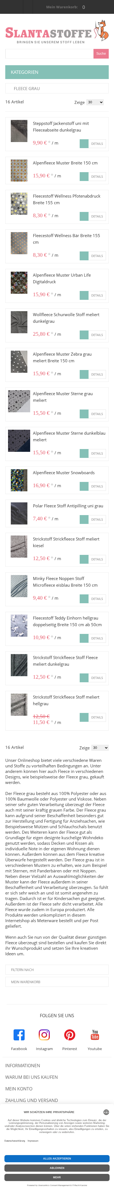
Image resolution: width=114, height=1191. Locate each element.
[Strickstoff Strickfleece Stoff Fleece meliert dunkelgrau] (19, 665)
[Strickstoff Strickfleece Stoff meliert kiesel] (19, 547)
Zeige (79, 102)
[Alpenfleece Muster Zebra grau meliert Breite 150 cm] (19, 362)
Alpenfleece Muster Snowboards (64, 472)
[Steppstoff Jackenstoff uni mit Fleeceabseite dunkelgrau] (19, 131)
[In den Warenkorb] (84, 143)
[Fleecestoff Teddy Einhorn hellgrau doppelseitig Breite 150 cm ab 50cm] (19, 626)
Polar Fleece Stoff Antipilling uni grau (68, 505)
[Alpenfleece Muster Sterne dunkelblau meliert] (19, 441)
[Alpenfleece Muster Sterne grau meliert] (19, 401)
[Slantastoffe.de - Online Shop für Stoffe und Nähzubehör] (57, 31)
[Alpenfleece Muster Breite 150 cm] (19, 170)
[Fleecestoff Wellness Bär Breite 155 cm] (19, 243)
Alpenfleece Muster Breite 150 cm (65, 163)
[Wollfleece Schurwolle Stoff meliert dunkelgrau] (19, 322)
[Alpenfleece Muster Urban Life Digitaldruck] (19, 283)
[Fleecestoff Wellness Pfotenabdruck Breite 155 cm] (19, 204)
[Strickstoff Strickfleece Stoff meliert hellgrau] (19, 705)
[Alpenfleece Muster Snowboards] (19, 480)
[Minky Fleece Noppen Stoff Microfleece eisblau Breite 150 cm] (19, 586)
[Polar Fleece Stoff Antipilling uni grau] (19, 513)
